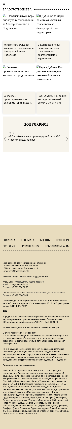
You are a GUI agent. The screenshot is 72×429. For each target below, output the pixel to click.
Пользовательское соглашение (19, 365)
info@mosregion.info (19, 271)
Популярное (36, 124)
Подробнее (61, 360)
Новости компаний (57, 246)
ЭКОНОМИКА (26, 240)
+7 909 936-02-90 (20, 287)
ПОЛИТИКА (9, 240)
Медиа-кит (29, 333)
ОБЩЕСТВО (45, 240)
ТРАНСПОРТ (62, 240)
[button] (5, 138)
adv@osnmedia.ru (56, 292)
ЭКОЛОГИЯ (9, 246)
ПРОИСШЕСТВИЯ (30, 246)
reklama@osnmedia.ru (36, 292)
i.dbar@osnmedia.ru (18, 284)
